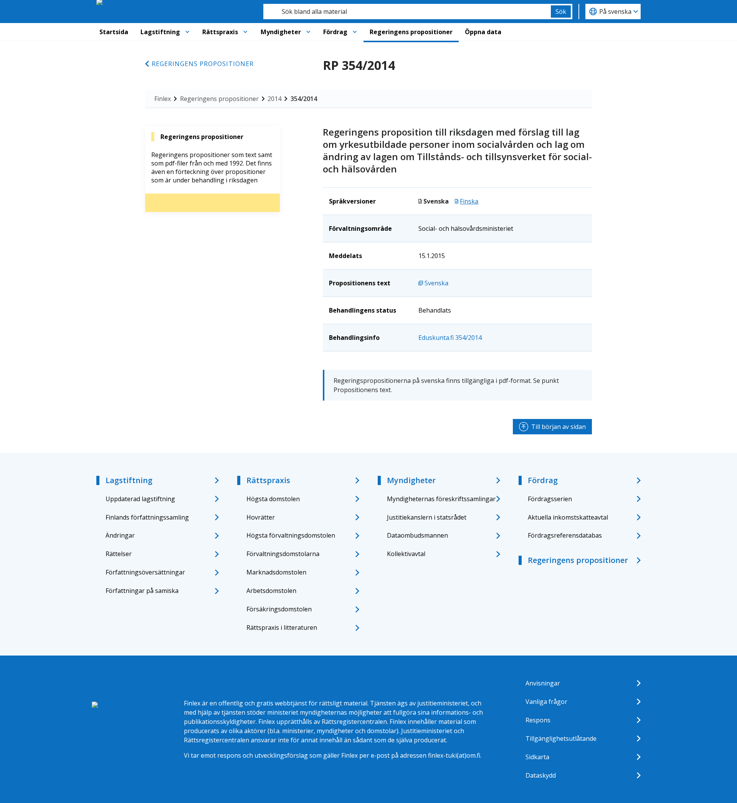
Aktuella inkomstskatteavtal (568, 517)
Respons (537, 720)
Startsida (113, 32)
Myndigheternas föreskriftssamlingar (441, 499)
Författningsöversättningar (145, 572)
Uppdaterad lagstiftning (140, 499)
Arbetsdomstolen (271, 590)
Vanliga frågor (546, 701)
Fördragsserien (550, 499)
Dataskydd (540, 775)
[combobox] (407, 11)
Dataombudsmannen (417, 535)
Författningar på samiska (142, 590)
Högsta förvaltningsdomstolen (290, 535)
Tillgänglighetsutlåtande (561, 738)
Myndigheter (281, 32)
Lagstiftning (160, 32)
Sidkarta (537, 757)
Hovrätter (260, 517)
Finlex (162, 98)
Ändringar (120, 535)
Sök (560, 11)
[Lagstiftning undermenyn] (187, 32)
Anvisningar (542, 683)
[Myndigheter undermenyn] (308, 32)
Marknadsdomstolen (276, 572)
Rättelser (119, 554)
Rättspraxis (220, 32)
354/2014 (304, 98)
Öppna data (483, 32)
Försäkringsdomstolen (279, 609)
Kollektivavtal (406, 554)
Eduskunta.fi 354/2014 (450, 337)
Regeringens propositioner (411, 32)
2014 (274, 98)
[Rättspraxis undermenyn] (245, 32)
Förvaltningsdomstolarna (282, 554)
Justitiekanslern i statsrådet (426, 517)
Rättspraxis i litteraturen (281, 627)
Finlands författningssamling (147, 517)
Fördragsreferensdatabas (565, 535)
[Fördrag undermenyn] (354, 32)
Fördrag (335, 32)
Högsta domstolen (273, 499)
